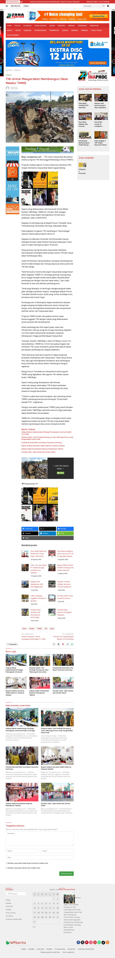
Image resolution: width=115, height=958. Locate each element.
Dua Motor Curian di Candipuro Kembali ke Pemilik (98, 124)
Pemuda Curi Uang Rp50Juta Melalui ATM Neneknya (63, 636)
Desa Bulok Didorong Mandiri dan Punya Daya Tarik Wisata (38, 553)
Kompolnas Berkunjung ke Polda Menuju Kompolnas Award (84, 143)
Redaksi (8, 903)
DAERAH (65, 30)
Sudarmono (14, 87)
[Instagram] (91, 943)
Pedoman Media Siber (14, 919)
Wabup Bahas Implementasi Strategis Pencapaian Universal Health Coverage (46, 433)
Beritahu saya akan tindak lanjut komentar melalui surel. (28, 863)
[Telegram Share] (67, 644)
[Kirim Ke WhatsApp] (72, 644)
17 (34, 913)
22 (54, 913)
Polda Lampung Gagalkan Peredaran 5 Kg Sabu (38, 598)
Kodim (31, 629)
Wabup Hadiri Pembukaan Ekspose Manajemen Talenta (42, 449)
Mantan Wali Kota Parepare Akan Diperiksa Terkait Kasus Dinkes (100, 105)
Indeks (26, 6)
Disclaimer (9, 916)
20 (46, 913)
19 (42, 913)
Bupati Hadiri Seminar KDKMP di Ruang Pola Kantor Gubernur (65, 567)
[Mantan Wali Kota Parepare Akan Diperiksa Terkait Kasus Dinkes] (101, 97)
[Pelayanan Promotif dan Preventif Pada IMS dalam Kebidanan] (83, 165)
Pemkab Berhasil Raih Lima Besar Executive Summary (41, 443)
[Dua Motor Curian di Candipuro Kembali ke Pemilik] (101, 116)
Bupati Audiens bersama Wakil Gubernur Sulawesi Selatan (43, 446)
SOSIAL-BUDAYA (40, 26)
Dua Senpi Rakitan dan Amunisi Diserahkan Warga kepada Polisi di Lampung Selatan (85, 124)
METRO (18, 30)
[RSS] (107, 943)
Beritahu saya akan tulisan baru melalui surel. (24, 868)
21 (50, 913)
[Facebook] (78, 943)
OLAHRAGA (27, 26)
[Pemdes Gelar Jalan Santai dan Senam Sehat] (63, 683)
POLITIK (17, 26)
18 (38, 913)
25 (38, 917)
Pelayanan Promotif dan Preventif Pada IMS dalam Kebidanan (82, 171)
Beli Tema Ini (15, 6)
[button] (103, 6)
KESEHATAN (94, 26)
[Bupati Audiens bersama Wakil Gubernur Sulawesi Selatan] (16, 683)
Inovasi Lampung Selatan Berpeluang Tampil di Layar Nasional (30, 2)
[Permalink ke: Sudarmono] (7, 88)
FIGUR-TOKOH (96, 30)
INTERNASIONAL (40, 30)
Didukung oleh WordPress (50, 952)
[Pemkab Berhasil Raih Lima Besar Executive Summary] (63, 660)
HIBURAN (71, 26)
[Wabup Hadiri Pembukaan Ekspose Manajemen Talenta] (39, 683)
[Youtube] (95, 943)
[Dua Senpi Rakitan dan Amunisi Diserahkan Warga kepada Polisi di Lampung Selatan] (85, 116)
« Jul (33, 927)
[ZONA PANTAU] (15, 16)
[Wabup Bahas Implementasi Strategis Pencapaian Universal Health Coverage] (16, 660)
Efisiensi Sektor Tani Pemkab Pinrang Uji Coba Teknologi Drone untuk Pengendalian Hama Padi (47, 438)
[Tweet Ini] (58, 644)
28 (50, 917)
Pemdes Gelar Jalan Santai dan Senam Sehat (38, 452)
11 (38, 908)
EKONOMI (61, 26)
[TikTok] (103, 942)
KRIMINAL (74, 30)
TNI (46, 629)
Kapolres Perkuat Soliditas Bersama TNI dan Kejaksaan (64, 584)
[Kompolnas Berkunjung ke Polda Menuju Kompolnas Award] (85, 135)
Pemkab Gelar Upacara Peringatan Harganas (64, 612)
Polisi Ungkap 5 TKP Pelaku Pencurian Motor (100, 143)
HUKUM (52, 26)
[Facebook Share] (54, 644)
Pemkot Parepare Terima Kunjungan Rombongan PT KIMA (33, 636)
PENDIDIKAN (82, 26)
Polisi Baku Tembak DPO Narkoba (83, 105)
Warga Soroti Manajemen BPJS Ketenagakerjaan (36, 584)
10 (34, 908)
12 (42, 908)
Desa (24, 629)
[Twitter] (82, 943)
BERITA (9, 30)
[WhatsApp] (99, 943)
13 (46, 908)
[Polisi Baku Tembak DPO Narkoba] (85, 97)
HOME (9, 26)
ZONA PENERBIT (13, 35)
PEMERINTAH (54, 30)
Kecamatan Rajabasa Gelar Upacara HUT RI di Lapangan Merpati (65, 553)
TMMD (39, 629)
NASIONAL (27, 30)
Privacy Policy (11, 913)
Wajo (52, 629)
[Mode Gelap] (108, 6)
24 (34, 917)
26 (42, 917)
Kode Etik (9, 906)
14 (50, 908)
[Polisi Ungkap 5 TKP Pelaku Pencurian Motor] (101, 135)
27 (46, 917)
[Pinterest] (86, 943)
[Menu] (7, 6)
